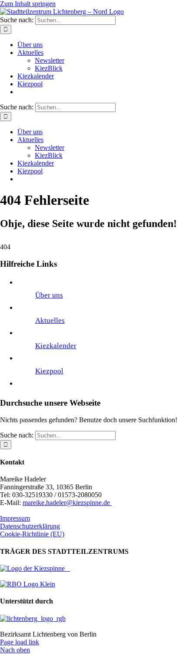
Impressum (15, 518)
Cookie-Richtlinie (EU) (32, 534)
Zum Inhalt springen (28, 3)
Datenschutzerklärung (30, 526)
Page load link (19, 642)
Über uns (49, 295)
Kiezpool (49, 371)
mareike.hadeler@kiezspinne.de (67, 502)
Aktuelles (50, 320)
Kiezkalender (55, 346)
